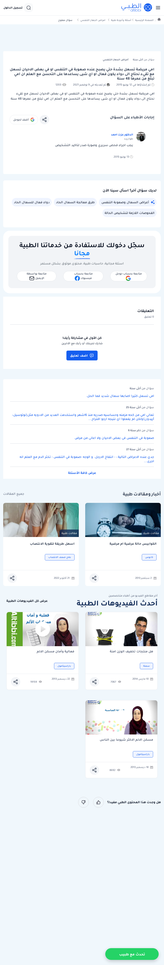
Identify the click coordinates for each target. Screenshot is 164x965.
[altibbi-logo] (137, 8)
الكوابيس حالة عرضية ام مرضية (133, 543)
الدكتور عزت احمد (122, 134)
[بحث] (28, 7)
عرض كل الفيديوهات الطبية (27, 601)
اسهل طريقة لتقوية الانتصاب (52, 543)
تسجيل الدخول (13, 8)
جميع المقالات (13, 494)
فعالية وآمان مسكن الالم (55, 651)
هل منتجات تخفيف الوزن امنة (131, 651)
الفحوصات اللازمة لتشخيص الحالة (129, 212)
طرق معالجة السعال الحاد (75, 202)
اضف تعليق (79, 355)
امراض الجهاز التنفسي (92, 20)
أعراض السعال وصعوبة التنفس (125, 202)
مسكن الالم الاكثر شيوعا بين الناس (126, 740)
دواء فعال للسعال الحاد (32, 202)
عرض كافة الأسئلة (82, 472)
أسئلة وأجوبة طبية (121, 20)
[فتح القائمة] (157, 7)
